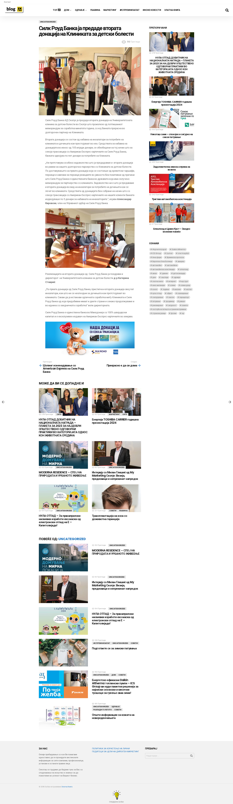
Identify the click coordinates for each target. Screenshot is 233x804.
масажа (177, 289)
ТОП (57, 10)
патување (156, 301)
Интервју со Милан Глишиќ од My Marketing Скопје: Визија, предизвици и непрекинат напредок (115, 475)
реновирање (157, 305)
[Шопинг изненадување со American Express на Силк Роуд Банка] (3, 402)
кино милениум (158, 285)
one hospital (183, 253)
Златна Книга (172, 10)
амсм (154, 273)
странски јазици (159, 313)
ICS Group (156, 253)
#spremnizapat (159, 249)
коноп (154, 289)
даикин (165, 273)
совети (185, 305)
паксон (171, 297)
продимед (170, 301)
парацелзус (184, 297)
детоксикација (179, 273)
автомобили (172, 265)
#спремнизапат (130, 10)
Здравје (80, 10)
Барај (227, 10)
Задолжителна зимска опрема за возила (171, 168)
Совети (112, 510)
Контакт (7, 2)
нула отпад (157, 293)
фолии (173, 313)
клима (172, 285)
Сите (59, 414)
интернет (172, 281)
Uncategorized (64, 467)
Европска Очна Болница (162, 261)
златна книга (157, 281)
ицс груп (184, 281)
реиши (182, 301)
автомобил (157, 265)
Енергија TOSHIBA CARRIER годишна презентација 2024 (115, 421)
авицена (181, 261)
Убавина (95, 10)
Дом (66, 10)
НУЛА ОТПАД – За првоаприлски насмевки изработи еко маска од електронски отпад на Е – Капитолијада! (60, 520)
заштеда (164, 277)
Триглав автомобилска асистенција (172, 199)
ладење (166, 289)
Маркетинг (109, 10)
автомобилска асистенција (163, 269)
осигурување (157, 297)
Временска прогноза (175, 257)
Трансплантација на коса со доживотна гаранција (109, 517)
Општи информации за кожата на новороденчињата (113, 716)
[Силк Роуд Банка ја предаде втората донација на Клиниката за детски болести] (230, 402)
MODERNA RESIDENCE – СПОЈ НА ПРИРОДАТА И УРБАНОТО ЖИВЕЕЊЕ (62, 474)
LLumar (170, 253)
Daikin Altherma (179, 249)
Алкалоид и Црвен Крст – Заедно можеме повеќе (171, 230)
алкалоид (184, 269)
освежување (182, 293)
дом (154, 277)
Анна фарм (156, 257)
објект (169, 293)
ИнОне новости (152, 10)
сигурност (172, 305)
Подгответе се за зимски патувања (114, 648)
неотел (189, 289)
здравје (177, 277)
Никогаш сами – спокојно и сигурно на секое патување (171, 136)
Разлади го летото (102, 709)
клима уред (185, 285)
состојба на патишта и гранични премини (169, 309)
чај (183, 313)
